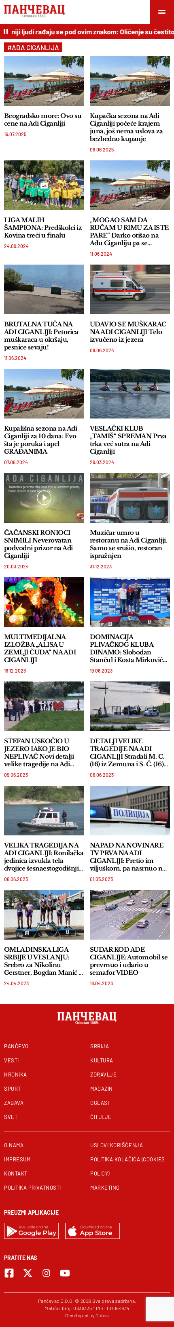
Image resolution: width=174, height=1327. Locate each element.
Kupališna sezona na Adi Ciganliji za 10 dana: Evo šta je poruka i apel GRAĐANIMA (40, 440)
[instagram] (46, 1273)
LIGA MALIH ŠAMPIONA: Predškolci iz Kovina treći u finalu (43, 227)
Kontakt (16, 1173)
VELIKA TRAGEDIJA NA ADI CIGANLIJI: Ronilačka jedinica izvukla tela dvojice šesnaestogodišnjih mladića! (44, 856)
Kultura (101, 1060)
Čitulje (101, 1117)
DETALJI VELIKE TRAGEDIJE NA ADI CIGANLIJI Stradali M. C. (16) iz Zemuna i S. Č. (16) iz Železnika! (127, 752)
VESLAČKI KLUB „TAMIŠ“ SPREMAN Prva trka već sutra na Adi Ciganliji (128, 440)
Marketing (105, 1187)
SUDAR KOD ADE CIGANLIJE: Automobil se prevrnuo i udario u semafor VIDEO (129, 961)
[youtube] (65, 1273)
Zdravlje (103, 1074)
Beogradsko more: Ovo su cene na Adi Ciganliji (42, 119)
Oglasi (99, 1103)
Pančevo (16, 1046)
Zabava (13, 1103)
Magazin (101, 1088)
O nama (13, 1145)
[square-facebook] (9, 1273)
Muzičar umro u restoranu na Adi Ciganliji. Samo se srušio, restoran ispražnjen (128, 544)
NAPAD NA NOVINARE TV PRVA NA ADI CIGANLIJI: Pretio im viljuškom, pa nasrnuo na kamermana (128, 856)
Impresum (17, 1159)
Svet (10, 1117)
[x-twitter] (28, 1273)
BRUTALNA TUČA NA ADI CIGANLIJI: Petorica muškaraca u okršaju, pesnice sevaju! (41, 335)
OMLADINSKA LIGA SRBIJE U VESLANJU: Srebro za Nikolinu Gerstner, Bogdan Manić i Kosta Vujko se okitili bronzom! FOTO (42, 961)
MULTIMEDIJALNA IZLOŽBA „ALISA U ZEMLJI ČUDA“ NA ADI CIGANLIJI (40, 648)
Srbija (99, 1046)
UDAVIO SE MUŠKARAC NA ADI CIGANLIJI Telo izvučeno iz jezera (128, 331)
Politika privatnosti (32, 1187)
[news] (44, 81)
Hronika (15, 1074)
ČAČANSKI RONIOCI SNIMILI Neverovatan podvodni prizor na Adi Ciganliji (38, 544)
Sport (12, 1088)
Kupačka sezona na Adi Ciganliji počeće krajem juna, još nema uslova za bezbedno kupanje (126, 127)
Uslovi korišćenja (116, 1145)
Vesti (11, 1060)
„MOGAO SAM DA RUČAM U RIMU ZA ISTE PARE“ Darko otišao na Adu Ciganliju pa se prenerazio (129, 231)
